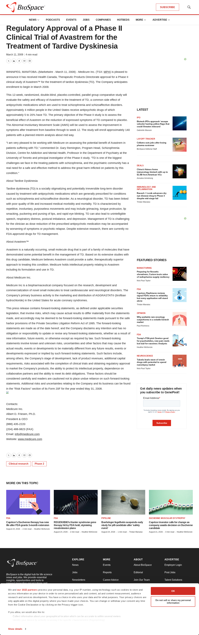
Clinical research (18, 463)
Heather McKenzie (145, 347)
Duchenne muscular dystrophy (167, 518)
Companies (103, 19)
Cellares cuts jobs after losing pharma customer (151, 144)
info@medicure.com (27, 434)
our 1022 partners (27, 589)
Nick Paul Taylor (143, 281)
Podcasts (53, 19)
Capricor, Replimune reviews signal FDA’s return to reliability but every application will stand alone (152, 297)
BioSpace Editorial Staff (147, 149)
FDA (139, 289)
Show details (15, 629)
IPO (138, 117)
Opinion (141, 313)
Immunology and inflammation (146, 188)
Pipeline (106, 518)
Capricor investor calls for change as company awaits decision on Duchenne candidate (171, 525)
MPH (107, 71)
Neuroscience (145, 356)
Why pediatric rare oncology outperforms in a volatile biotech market (153, 319)
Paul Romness (143, 326)
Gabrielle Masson (144, 130)
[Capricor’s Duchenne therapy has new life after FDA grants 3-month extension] (28, 502)
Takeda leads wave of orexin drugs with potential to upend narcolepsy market (151, 362)
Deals (140, 165)
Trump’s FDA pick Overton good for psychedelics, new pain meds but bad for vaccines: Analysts (153, 341)
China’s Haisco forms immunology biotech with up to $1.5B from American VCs (152, 172)
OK (173, 591)
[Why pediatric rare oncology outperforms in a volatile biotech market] (180, 319)
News (33, 19)
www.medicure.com (30, 439)
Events (71, 19)
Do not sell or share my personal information (173, 601)
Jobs (86, 19)
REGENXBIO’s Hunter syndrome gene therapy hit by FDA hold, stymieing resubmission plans (75, 525)
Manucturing (144, 268)
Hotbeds (123, 19)
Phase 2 (39, 463)
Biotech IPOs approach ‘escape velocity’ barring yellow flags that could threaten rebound (153, 124)
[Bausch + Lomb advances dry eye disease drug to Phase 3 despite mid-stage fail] (180, 193)
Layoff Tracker (146, 139)
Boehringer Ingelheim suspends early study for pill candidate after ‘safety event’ (122, 525)
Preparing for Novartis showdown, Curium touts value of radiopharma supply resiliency (153, 274)
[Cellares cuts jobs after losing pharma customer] (180, 145)
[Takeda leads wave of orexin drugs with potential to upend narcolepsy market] (180, 362)
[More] (38, 20)
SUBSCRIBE (167, 7)
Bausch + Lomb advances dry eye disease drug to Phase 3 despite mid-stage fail (151, 196)
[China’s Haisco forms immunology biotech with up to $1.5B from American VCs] (180, 171)
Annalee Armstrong (145, 178)
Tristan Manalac (143, 202)
